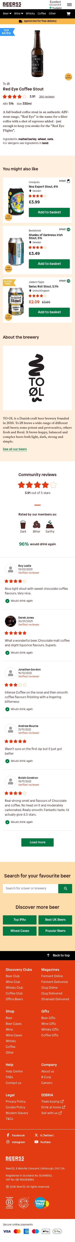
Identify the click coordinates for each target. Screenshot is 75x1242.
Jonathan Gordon (29, 669)
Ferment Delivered (54, 982)
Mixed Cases (20, 931)
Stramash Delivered (55, 999)
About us (47, 1071)
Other (10, 1052)
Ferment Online (52, 976)
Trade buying (50, 1101)
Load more (37, 842)
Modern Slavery (17, 1113)
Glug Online (49, 987)
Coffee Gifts (49, 1035)
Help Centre (14, 1071)
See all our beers (15, 449)
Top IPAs (20, 919)
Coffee (10, 1047)
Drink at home (51, 1107)
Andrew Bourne (28, 726)
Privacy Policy (16, 1101)
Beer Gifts (48, 1018)
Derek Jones (26, 617)
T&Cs (9, 1119)
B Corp (46, 1077)
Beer (9, 1018)
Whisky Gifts (50, 1029)
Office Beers (14, 999)
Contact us (13, 1083)
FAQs (9, 1077)
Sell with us (49, 1113)
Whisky (11, 1041)
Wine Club (13, 982)
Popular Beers (55, 931)
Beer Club (13, 976)
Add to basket (49, 212)
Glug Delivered (51, 993)
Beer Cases (14, 1024)
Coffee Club (14, 993)
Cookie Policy (15, 1107)
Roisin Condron (28, 778)
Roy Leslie (24, 566)
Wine (9, 1029)
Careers (46, 1083)
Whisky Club (14, 987)
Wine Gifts (48, 1024)
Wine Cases (14, 1035)
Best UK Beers (55, 919)
